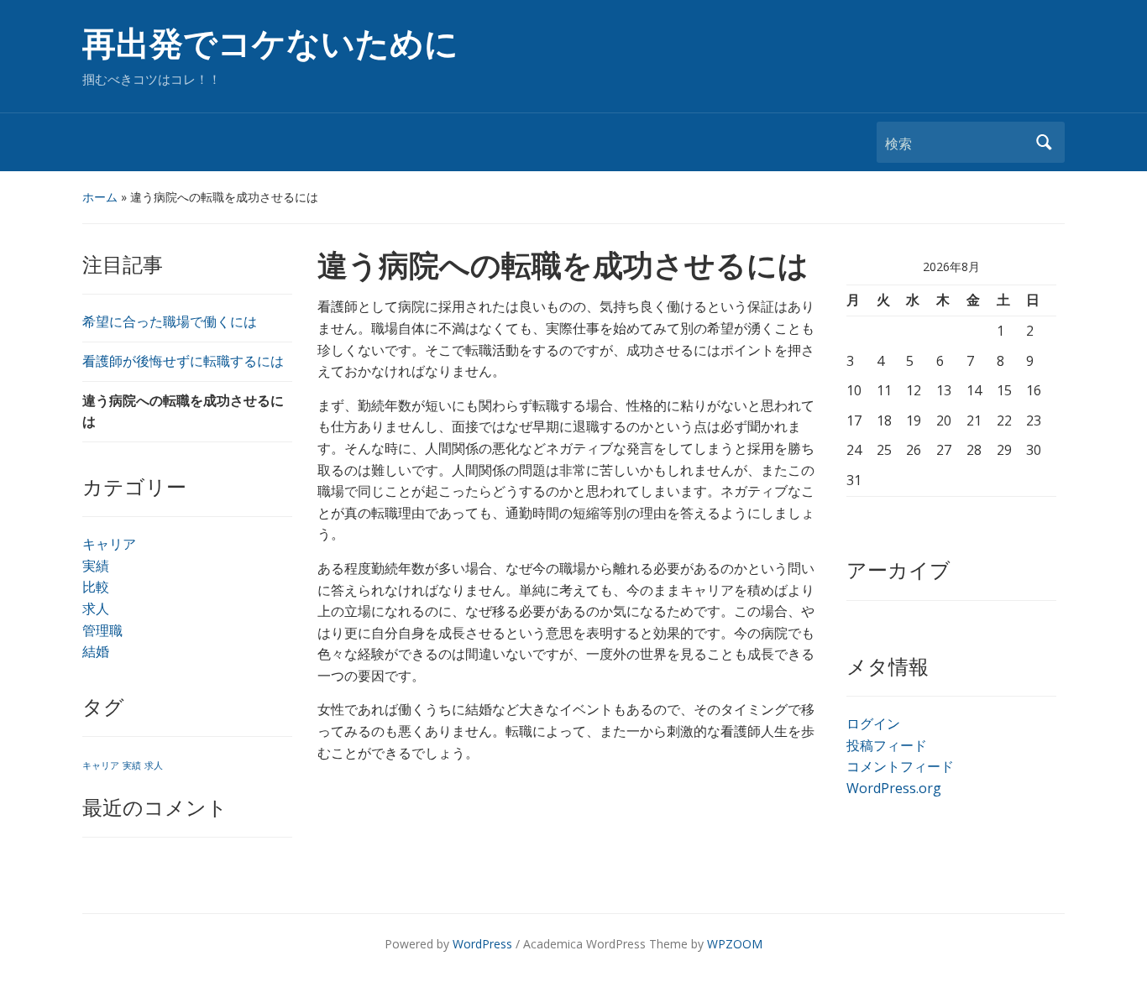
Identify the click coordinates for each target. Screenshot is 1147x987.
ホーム (100, 197)
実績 (95, 565)
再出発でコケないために (270, 44)
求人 (95, 608)
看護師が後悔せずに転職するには (183, 361)
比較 (95, 586)
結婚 (95, 651)
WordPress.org (893, 788)
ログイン (873, 723)
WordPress (482, 944)
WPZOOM (734, 944)
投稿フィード (886, 745)
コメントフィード (900, 766)
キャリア (109, 544)
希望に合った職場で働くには (169, 321)
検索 (1043, 142)
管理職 (102, 630)
